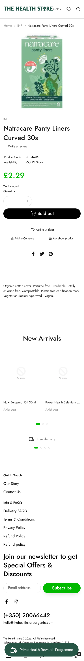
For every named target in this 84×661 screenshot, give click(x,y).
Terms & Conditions (19, 519)
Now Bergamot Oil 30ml (19, 402)
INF (20, 26)
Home (8, 26)
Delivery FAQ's (15, 511)
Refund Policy (14, 536)
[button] (38, 424)
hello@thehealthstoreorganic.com (28, 622)
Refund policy (14, 544)
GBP (55, 9)
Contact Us (12, 492)
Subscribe (62, 588)
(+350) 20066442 (26, 615)
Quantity (9, 191)
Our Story (11, 483)
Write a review (17, 146)
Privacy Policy (14, 527)
